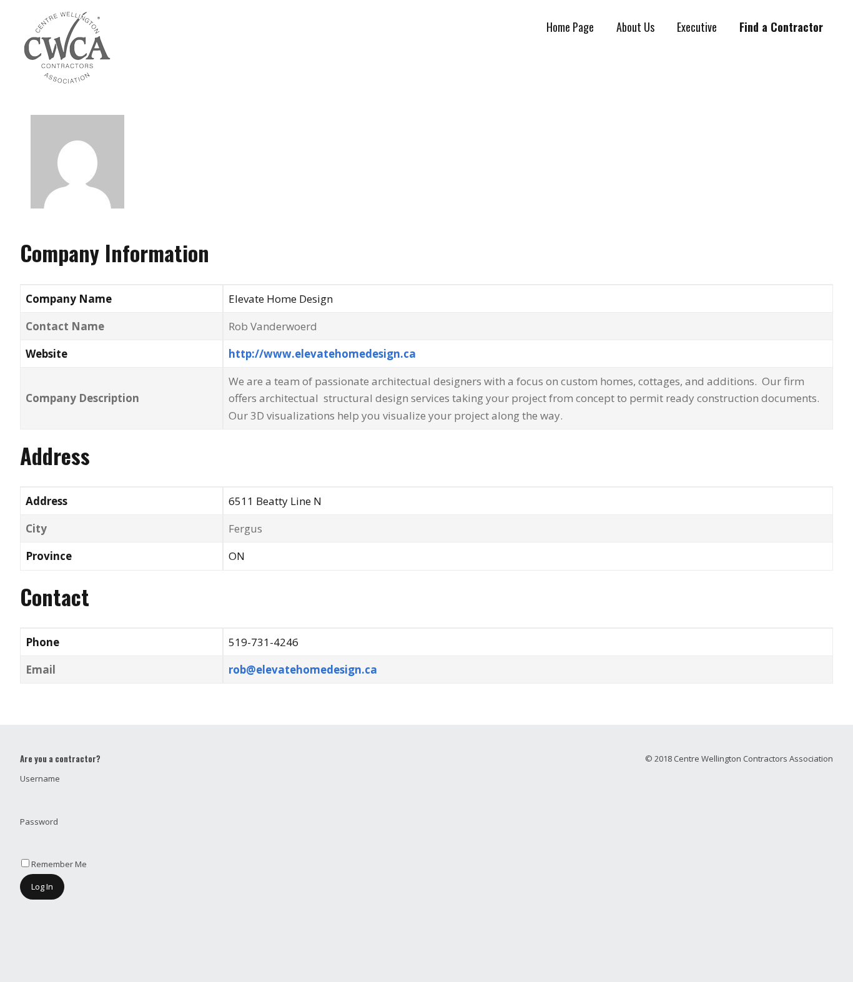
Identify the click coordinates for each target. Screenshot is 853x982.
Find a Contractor (781, 27)
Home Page (570, 27)
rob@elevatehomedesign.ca (303, 669)
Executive (697, 27)
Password (39, 821)
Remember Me (58, 864)
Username (40, 778)
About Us (635, 27)
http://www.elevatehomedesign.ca (322, 353)
